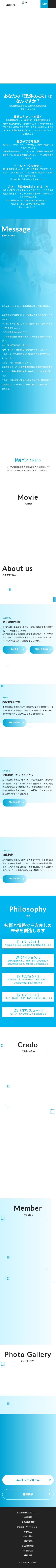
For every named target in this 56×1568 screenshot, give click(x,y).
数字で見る (28, 1536)
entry (44, 3)
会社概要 (28, 1517)
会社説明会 (28, 1550)
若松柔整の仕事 (28, 1545)
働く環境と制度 (28, 1522)
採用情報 (28, 1555)
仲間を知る (28, 1541)
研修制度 (28, 1531)
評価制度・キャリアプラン (28, 1526)
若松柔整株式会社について (28, 1512)
